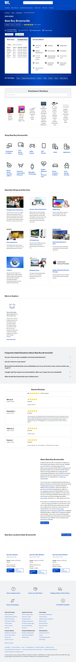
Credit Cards (37, 7)
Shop (18, 78)
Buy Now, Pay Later (9, 639)
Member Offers (25, 637)
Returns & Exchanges (13, 604)
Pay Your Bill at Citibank (10, 635)
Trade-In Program (9, 625)
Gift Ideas (51, 7)
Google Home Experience (15, 210)
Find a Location (66, 534)
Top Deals (7, 7)
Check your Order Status (35, 593)
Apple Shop (56, 209)
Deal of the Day (15, 7)
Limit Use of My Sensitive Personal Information (32, 649)
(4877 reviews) (37, 24)
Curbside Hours (23, 39)
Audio (55, 152)
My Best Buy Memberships (26, 7)
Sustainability (42, 639)
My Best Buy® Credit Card (10, 632)
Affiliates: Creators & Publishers (46, 619)
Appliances (66, 152)
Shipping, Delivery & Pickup (11, 616)
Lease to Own (8, 637)
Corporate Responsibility (44, 637)
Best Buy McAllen (12, 554)
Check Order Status (9, 614)
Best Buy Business (43, 625)
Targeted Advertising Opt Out (50, 649)
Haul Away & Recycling (27, 625)
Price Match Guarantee (62, 604)
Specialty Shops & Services (28, 78)
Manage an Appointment (27, 621)
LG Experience (34, 240)
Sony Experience (12, 242)
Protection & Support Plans (28, 623)
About (56, 78)
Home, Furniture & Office (55, 173)
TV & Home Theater (20, 152)
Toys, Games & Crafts (66, 173)
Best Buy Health (42, 621)
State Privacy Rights (39, 647)
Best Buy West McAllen (37, 554)
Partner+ (41, 627)
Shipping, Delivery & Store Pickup (59, 593)
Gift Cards (44, 7)
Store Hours (11, 39)
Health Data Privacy (49, 647)
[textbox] (15, 217)
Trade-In (9, 270)
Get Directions (18, 570)
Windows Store (34, 270)
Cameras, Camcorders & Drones (21, 173)
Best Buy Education (43, 623)
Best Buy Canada (9, 642)
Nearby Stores (63, 78)
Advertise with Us (43, 616)
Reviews (51, 78)
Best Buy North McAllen (60, 554)
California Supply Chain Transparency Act (14, 651)
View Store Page (9, 570)
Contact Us (24, 627)
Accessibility (7, 647)
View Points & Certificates (27, 635)
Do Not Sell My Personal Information (13, 649)
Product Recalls (8, 623)
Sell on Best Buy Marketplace (45, 614)
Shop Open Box (11, 339)
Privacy (23, 647)
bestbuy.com (44, 522)
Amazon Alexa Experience (38, 209)
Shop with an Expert (26, 616)
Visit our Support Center (13, 593)
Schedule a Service (26, 619)
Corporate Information (44, 632)
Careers (41, 635)
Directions (9, 34)
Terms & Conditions (15, 647)
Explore (39, 78)
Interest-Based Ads (30, 647)
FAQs (45, 78)
